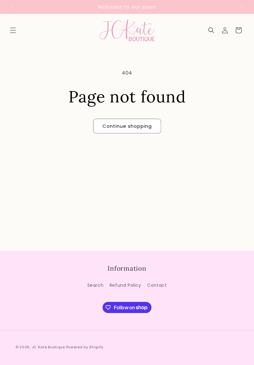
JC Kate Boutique (48, 347)
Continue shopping (127, 126)
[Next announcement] (242, 7)
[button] (13, 30)
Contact (157, 285)
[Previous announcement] (12, 7)
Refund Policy (125, 285)
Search (95, 285)
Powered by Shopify (85, 347)
